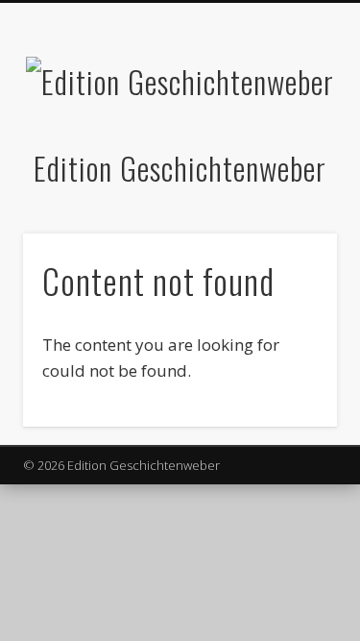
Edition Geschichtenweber (180, 167)
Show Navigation (291, 172)
